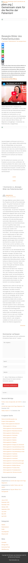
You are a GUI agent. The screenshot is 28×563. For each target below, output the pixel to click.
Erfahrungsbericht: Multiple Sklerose (11, 465)
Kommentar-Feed (6, 547)
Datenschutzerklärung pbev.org (9, 419)
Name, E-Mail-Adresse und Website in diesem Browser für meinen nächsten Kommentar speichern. (13, 379)
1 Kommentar (5, 41)
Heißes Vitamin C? (6, 410)
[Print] (14, 63)
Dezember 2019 (5, 502)
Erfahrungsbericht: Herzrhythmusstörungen (13, 460)
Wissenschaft (5, 534)
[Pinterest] (14, 56)
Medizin (3, 524)
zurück (14, 177)
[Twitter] (14, 46)
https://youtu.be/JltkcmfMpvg (9, 78)
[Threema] (14, 61)
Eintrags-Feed (5, 544)
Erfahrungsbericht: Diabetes (10, 437)
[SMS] (14, 54)
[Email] (14, 49)
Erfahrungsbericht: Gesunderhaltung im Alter (13, 446)
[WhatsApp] (14, 51)
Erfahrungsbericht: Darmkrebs (10, 435)
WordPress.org (5, 549)
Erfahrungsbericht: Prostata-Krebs (11, 467)
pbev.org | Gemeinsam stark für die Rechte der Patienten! (13, 9)
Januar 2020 (5, 500)
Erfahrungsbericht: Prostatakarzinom (12, 470)
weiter (14, 180)
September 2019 (6, 509)
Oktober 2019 (5, 507)
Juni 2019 (4, 511)
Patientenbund (12, 41)
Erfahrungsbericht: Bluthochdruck (11, 433)
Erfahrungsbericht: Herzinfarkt (10, 456)
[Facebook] (14, 44)
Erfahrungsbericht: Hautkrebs (10, 453)
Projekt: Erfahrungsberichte (8, 421)
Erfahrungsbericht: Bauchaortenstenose (12, 428)
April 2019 (4, 516)
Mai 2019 (4, 513)
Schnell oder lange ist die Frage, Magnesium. (12, 406)
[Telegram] (14, 58)
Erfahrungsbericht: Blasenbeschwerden (12, 430)
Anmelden (4, 542)
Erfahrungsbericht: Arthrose (9, 426)
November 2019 (5, 504)
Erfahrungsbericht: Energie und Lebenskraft (13, 444)
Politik (3, 529)
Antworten (22, 325)
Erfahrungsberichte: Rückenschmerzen (12, 472)
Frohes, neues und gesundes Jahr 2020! (11, 401)
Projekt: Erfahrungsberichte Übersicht (11, 423)
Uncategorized (5, 531)
